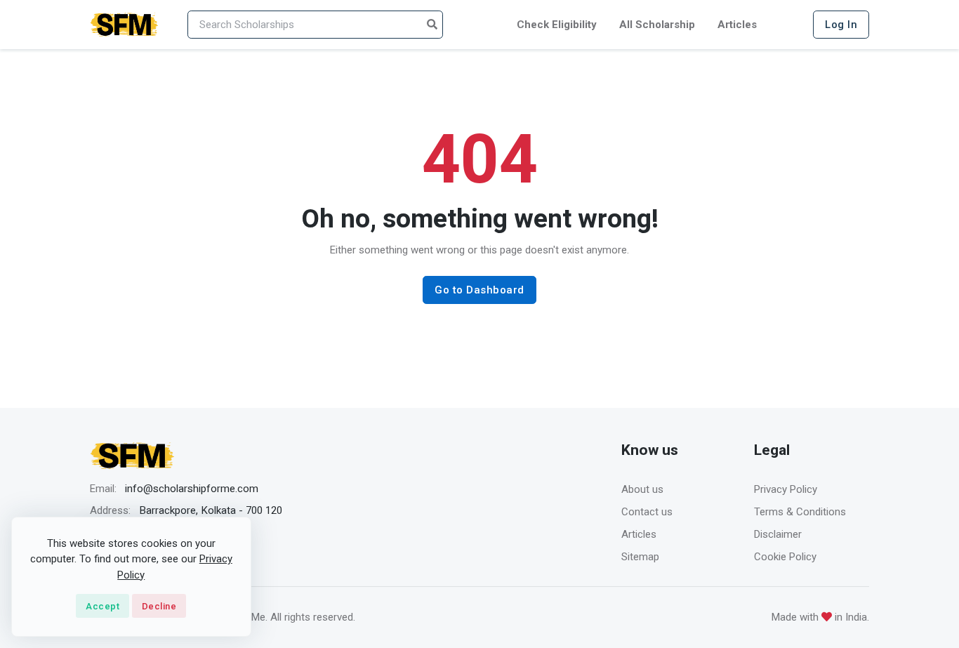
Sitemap (640, 556)
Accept (102, 606)
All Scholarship (657, 24)
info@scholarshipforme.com (191, 488)
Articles (737, 24)
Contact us (647, 511)
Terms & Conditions (800, 511)
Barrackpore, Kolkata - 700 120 (210, 510)
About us (642, 489)
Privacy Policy (785, 489)
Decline (159, 606)
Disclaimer (778, 534)
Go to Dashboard (479, 290)
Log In (841, 24)
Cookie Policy (785, 556)
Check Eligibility (557, 24)
